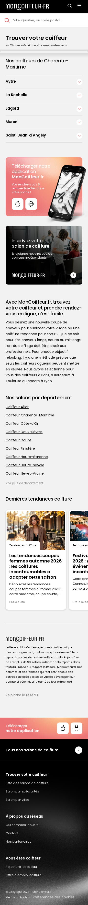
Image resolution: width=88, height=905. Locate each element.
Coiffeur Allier (17, 406)
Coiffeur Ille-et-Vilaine (25, 473)
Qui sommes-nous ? (22, 825)
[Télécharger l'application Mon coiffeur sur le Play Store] (31, 204)
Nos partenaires (18, 841)
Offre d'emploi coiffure (24, 875)
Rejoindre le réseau (22, 695)
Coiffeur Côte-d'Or (22, 423)
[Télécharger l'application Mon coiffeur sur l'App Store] (17, 204)
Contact (12, 833)
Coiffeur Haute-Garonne (27, 456)
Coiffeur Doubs (19, 440)
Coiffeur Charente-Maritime (30, 415)
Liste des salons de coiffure (27, 783)
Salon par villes (18, 799)
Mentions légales (17, 897)
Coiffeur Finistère (20, 448)
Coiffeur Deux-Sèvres (24, 431)
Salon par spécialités (22, 791)
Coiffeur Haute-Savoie (25, 465)
